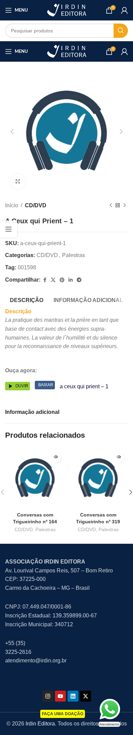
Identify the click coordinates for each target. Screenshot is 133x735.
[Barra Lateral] (8, 229)
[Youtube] (60, 696)
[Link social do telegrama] (79, 280)
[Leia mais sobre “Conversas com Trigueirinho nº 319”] (118, 457)
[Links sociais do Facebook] (45, 280)
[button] (12, 131)
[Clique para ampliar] (18, 181)
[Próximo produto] (124, 205)
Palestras (73, 255)
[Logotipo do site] (66, 10)
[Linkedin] (73, 696)
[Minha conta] (124, 10)
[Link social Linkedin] (70, 280)
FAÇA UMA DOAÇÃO (62, 713)
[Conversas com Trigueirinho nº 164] (35, 478)
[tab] (26, 299)
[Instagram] (47, 696)
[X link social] (53, 280)
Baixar (45, 384)
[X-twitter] (85, 696)
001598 (27, 267)
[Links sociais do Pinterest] (62, 280)
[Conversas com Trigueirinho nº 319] (98, 478)
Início (11, 205)
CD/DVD (35, 205)
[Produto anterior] (110, 205)
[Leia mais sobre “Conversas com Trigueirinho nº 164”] (55, 457)
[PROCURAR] (121, 31)
